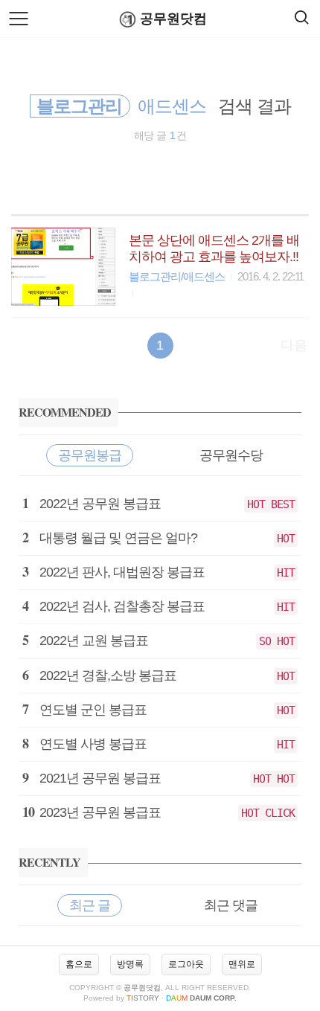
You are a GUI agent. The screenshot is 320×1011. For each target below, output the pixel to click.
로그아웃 (186, 964)
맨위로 (241, 964)
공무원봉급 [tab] (89, 455)
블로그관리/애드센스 (177, 276)
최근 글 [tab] (89, 905)
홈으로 (78, 964)
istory (143, 998)
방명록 (130, 964)
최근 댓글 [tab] (230, 905)
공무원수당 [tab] (231, 455)
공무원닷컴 (173, 18)
